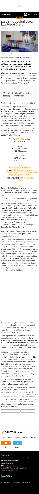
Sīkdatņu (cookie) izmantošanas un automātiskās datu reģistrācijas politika (13, 467)
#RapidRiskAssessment (22, 170)
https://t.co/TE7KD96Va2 (19, 167)
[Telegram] (27, 57)
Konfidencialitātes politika (9, 460)
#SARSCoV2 (33, 172)
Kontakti (26, 458)
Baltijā (10, 438)
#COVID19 (20, 139)
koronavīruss (30, 411)
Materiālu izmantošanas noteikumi (12, 458)
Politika (34, 438)
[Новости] (18, 57)
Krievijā (26, 438)
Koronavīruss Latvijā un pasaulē (10, 411)
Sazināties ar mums (7, 463)
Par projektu (5, 455)
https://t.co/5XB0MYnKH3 (16, 172)
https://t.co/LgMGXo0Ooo (19, 175)
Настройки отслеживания (9, 471)
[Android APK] (7, 476)
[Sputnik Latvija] (6, 15)
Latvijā (23, 411)
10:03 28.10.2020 (6, 28)
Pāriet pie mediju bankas (23, 53)
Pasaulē (18, 438)
